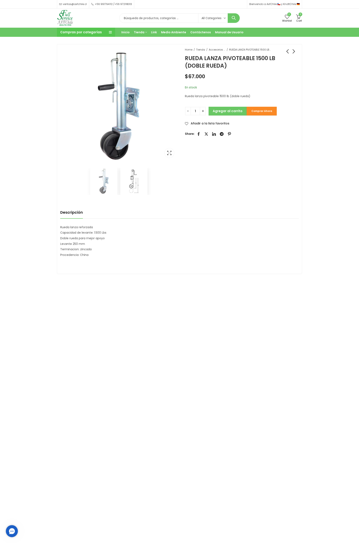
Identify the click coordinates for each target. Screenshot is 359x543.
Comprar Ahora (261, 111)
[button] (12, 531)
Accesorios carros (217, 49)
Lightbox (169, 153)
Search (234, 18)
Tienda (200, 49)
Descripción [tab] (71, 212)
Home (188, 49)
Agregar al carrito (227, 111)
